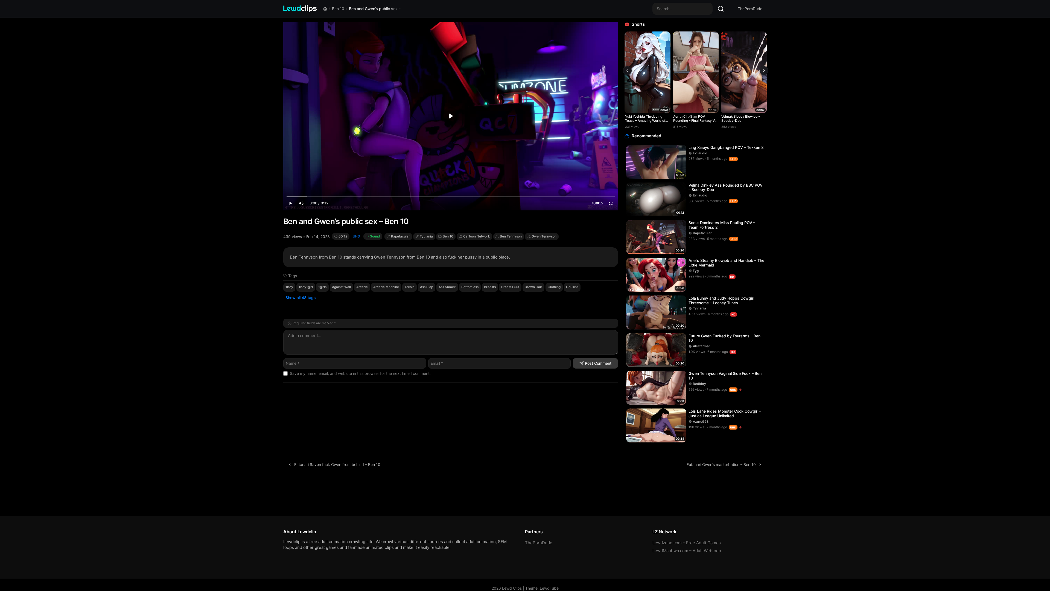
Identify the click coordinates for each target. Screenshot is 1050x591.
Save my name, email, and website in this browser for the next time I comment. (360, 373)
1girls (322, 287)
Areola (409, 287)
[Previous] (627, 70)
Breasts (490, 287)
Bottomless (470, 287)
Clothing (554, 287)
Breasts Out (510, 287)
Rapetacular (400, 236)
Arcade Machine (386, 287)
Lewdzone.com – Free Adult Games (686, 542)
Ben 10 (338, 8)
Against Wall (341, 287)
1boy (289, 287)
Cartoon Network (476, 236)
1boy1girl (306, 287)
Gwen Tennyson (544, 236)
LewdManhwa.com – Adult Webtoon (686, 550)
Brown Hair (533, 287)
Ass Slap (426, 287)
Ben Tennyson (511, 236)
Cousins (572, 287)
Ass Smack (447, 287)
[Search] (721, 9)
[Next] (764, 70)
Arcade (362, 287)
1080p (597, 203)
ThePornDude (750, 8)
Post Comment (598, 363)
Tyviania (426, 236)
